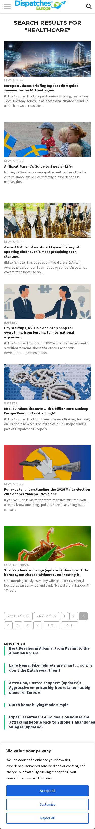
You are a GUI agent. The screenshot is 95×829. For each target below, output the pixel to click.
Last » (69, 625)
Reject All (47, 818)
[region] (47, 786)
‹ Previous (46, 616)
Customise (47, 804)
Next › (51, 625)
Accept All (47, 790)
